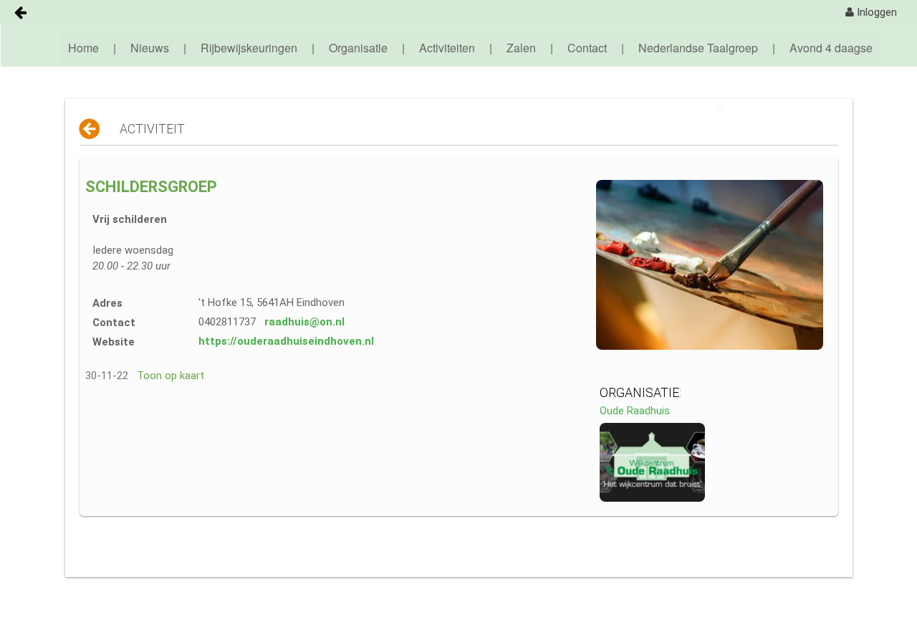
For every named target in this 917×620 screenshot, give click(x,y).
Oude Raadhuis (635, 410)
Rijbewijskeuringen (249, 47)
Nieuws (149, 47)
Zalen (521, 47)
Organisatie (358, 47)
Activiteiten (447, 47)
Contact (587, 47)
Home (83, 47)
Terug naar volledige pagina (785, 106)
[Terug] (91, 129)
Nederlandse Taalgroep (698, 47)
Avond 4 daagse (831, 47)
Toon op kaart (170, 375)
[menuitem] (871, 12)
